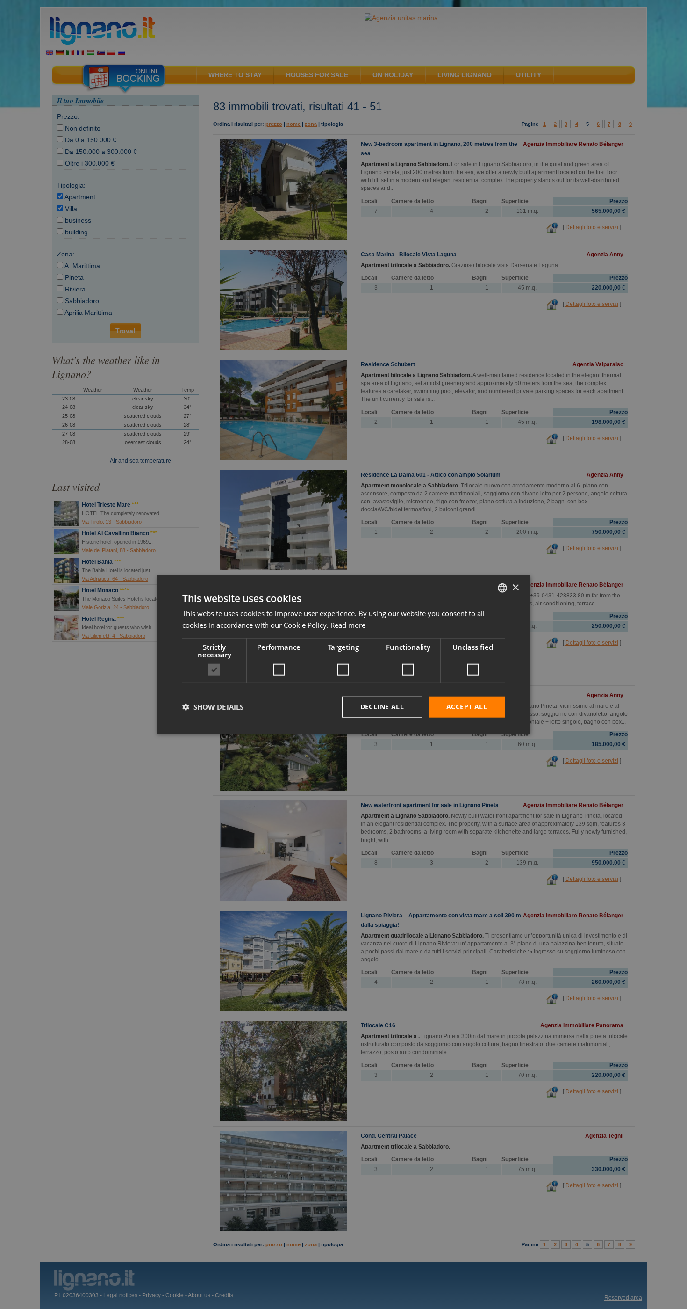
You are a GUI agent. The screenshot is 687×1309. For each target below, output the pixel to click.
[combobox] (502, 588)
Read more (347, 625)
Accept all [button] (466, 706)
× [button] (515, 587)
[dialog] (343, 654)
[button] (212, 707)
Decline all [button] (382, 706)
